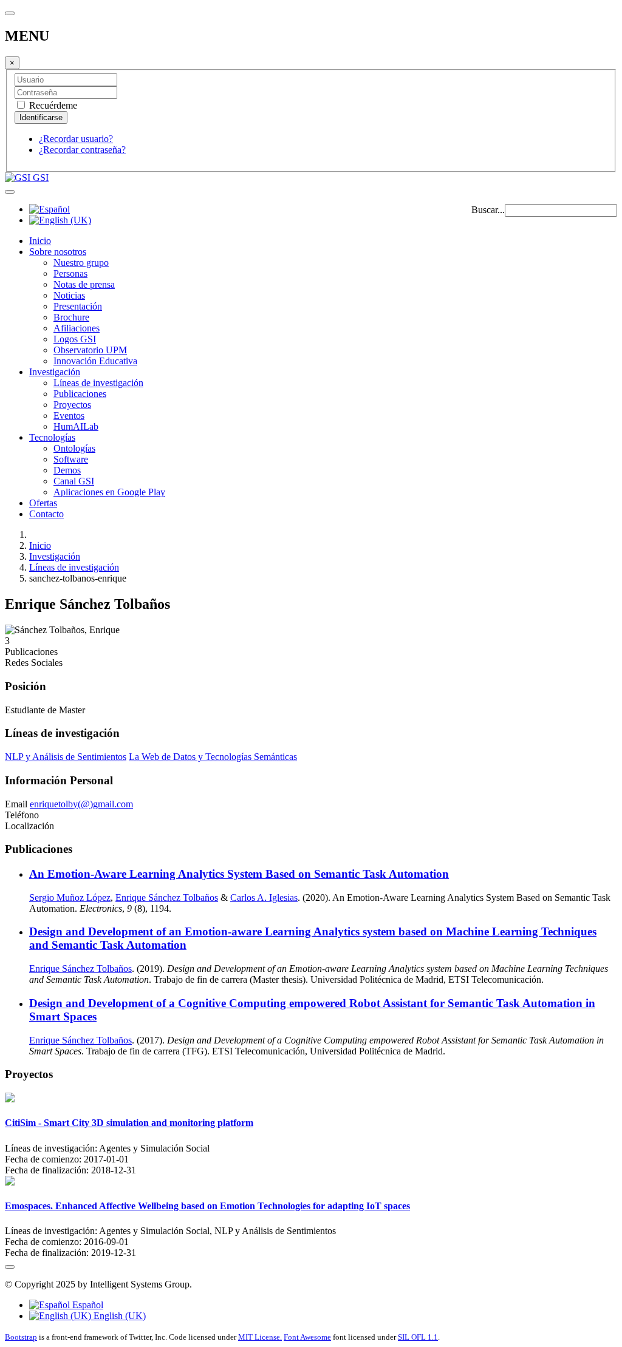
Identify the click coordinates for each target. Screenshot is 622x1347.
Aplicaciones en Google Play (109, 492)
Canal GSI (73, 481)
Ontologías (74, 448)
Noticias (69, 295)
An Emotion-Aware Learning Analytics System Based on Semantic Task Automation (239, 873)
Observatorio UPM (90, 350)
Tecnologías (52, 437)
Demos (67, 470)
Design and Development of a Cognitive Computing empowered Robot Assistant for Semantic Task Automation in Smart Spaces (312, 1010)
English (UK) (118, 1316)
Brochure (71, 317)
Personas (70, 273)
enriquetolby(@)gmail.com (81, 804)
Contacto (46, 514)
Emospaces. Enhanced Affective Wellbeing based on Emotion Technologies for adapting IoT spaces (207, 1206)
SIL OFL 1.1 (418, 1337)
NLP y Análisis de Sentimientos (65, 757)
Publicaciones (79, 393)
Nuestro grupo (81, 262)
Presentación (77, 306)
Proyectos (72, 404)
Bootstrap (21, 1337)
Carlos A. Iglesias (264, 897)
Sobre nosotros (57, 251)
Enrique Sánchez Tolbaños (166, 897)
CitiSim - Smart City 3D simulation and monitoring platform (129, 1123)
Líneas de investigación (98, 383)
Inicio (40, 241)
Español (86, 1305)
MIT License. (260, 1337)
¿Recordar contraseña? (82, 149)
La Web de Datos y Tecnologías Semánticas (213, 757)
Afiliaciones (76, 328)
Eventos (68, 415)
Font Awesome (307, 1337)
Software (70, 459)
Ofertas (43, 503)
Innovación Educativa (95, 361)
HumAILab (75, 426)
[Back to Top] (10, 1267)
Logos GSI (74, 339)
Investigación (54, 372)
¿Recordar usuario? (76, 139)
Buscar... (488, 210)
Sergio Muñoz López (70, 897)
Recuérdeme (52, 105)
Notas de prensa (84, 284)
